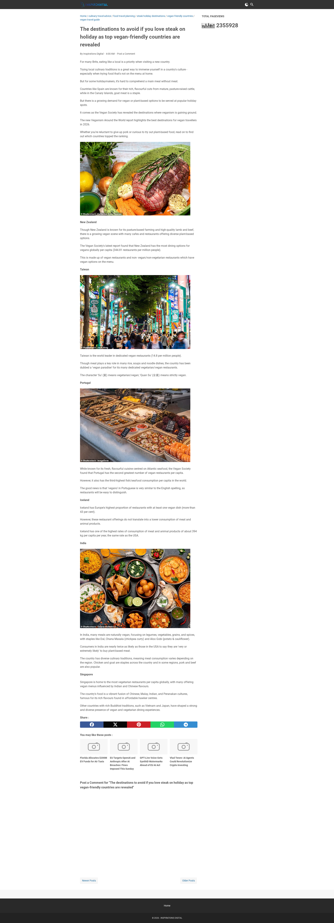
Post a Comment (126, 53)
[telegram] (185, 724)
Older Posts (188, 880)
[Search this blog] (252, 4)
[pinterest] (138, 724)
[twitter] (115, 724)
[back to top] (327, 915)
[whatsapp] (162, 724)
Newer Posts (89, 880)
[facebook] (92, 724)
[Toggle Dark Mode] (247, 4)
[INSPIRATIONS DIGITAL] (94, 4)
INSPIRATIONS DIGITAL (171, 918)
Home (167, 905)
